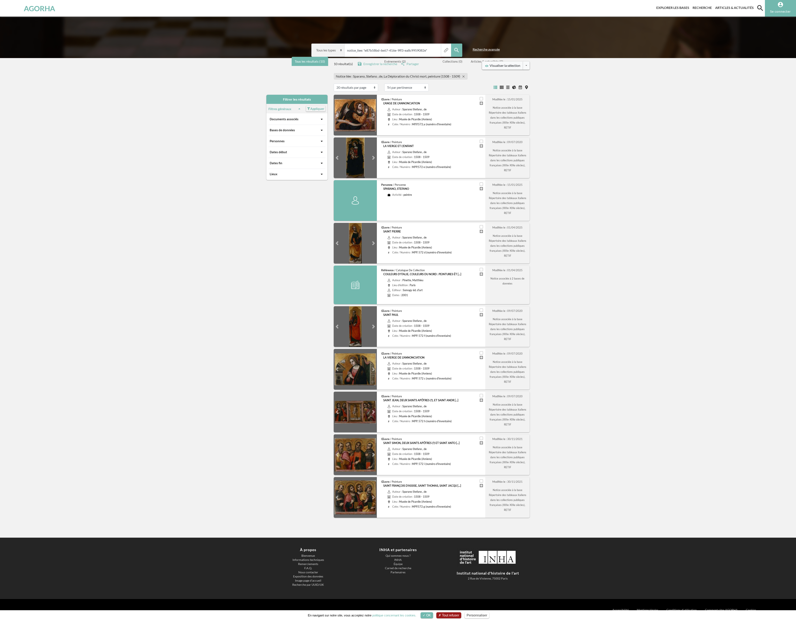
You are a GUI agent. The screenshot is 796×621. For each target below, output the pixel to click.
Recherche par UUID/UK (308, 585)
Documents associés (284, 119)
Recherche (703, 7)
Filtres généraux (279, 109)
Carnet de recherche (398, 568)
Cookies (751, 610)
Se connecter (780, 11)
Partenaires (398, 572)
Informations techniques (308, 560)
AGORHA (39, 8)
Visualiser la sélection (504, 65)
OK (428, 615)
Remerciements (308, 564)
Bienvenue (308, 556)
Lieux (273, 174)
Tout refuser (450, 615)
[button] (337, 115)
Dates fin (276, 163)
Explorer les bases (673, 7)
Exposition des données (308, 576)
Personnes (277, 141)
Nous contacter (308, 572)
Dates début (278, 152)
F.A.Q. (308, 568)
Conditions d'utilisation (681, 610)
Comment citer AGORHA (721, 610)
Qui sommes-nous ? (398, 556)
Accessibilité (620, 610)
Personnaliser (477, 615)
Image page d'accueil (308, 581)
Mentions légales (648, 610)
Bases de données (282, 130)
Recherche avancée (486, 49)
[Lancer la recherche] (456, 50)
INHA (398, 560)
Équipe (398, 564)
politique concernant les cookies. (394, 615)
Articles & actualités (735, 7)
